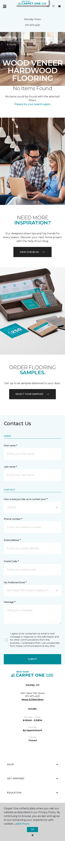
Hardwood (41, 37)
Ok (32, 829)
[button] (48, 6)
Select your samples (29, 394)
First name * (10, 445)
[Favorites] (53, 6)
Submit (32, 659)
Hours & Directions (33, 699)
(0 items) (59, 6)
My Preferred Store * (15, 582)
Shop (10, 764)
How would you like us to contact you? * (26, 499)
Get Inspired (15, 778)
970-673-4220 (32, 25)
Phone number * (13, 519)
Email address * (12, 540)
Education (14, 792)
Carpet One (8, 37)
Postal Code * (11, 561)
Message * (9, 602)
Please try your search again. (32, 104)
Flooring (25, 37)
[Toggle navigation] (5, 6)
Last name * (10, 467)
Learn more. (22, 823)
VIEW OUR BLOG (29, 252)
